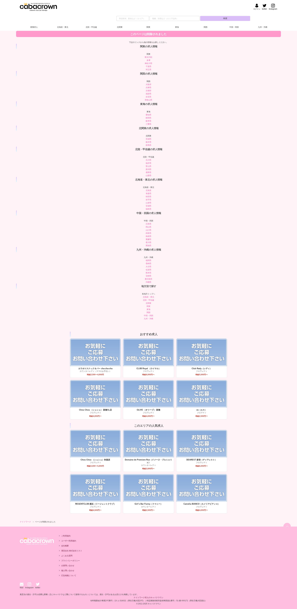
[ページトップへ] (287, 526)
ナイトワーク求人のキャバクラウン (148, 597)
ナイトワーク (25, 522)
